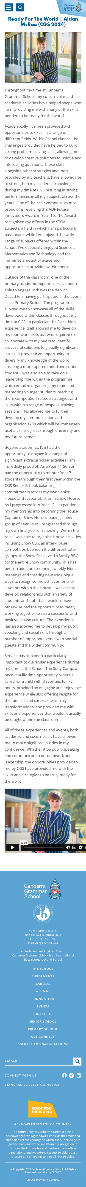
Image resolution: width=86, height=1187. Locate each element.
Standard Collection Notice (32, 1084)
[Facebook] (64, 1075)
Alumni (43, 991)
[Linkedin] (78, 1075)
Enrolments (43, 976)
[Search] (20, 7)
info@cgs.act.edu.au (43, 943)
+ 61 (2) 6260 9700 (43, 939)
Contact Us (43, 1014)
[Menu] (9, 7)
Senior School (43, 1021)
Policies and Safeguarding (43, 1044)
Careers (43, 984)
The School (43, 969)
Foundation (43, 999)
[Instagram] (71, 1075)
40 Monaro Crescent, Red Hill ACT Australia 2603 (43, 933)
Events (43, 1006)
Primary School (43, 1029)
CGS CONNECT (39, 7)
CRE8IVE (56, 1172)
